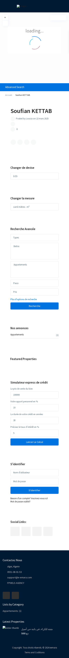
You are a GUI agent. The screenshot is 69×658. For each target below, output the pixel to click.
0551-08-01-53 (14, 572)
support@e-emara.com (19, 577)
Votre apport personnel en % (24, 401)
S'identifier (34, 490)
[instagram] (48, 531)
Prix (15, 291)
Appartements (17, 334)
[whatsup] (26, 531)
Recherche (34, 306)
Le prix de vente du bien (21, 389)
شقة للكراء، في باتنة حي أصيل (37, 629)
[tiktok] (37, 531)
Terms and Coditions (34, 652)
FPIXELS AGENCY (15, 583)
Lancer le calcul (34, 442)
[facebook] (15, 531)
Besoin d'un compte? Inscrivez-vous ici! (29, 498)
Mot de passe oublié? (20, 501)
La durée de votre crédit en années (26, 414)
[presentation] (34, 246)
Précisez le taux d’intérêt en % (24, 427)
